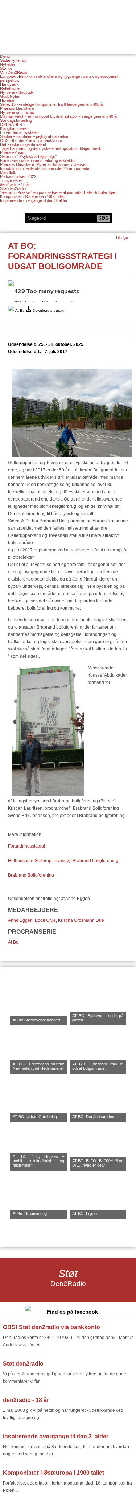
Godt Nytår (10, 96)
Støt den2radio (13, 188)
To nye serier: (12, 180)
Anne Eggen (20, 920)
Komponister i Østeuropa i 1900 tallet (32, 196)
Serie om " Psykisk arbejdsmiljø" (28, 156)
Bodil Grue (45, 920)
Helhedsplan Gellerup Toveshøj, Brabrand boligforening (63, 860)
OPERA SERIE (13, 124)
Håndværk (9, 84)
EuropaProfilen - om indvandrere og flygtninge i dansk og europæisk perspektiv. (59, 78)
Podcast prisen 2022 (18, 176)
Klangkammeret (14, 128)
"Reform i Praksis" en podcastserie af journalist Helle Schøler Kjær (58, 192)
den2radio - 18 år (15, 184)
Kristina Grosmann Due (81, 920)
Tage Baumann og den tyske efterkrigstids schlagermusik (50, 148)
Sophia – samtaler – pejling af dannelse (34, 136)
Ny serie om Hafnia (17, 112)
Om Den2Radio (13, 72)
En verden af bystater (19, 132)
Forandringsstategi (26, 846)
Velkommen (68, 22)
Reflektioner (10, 88)
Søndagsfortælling (16, 120)
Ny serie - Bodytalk (17, 92)
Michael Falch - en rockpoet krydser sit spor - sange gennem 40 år (59, 116)
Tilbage (121, 237)
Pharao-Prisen (12, 152)
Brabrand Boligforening (31, 875)
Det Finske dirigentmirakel (23, 144)
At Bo (13, 942)
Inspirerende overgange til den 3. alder (33, 200)
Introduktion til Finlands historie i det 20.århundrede (44, 168)
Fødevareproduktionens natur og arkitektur (38, 160)
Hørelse (7, 100)
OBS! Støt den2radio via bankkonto (31, 140)
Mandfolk (8, 172)
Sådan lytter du (13, 60)
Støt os (6, 68)
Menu (5, 57)
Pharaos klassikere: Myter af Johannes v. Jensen (43, 164)
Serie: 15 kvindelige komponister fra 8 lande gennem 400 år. (52, 104)
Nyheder (7, 64)
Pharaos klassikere (17, 108)
